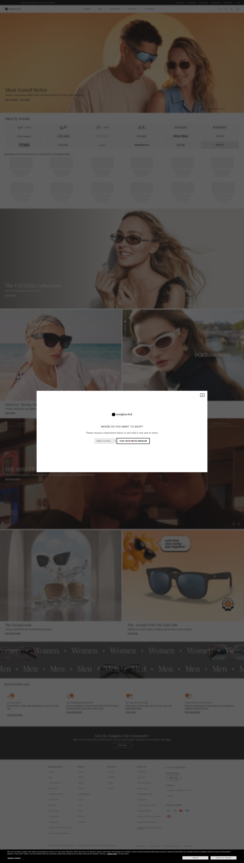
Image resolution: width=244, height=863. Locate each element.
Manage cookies (14, 858)
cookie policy (112, 854)
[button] (202, 395)
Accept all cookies (223, 858)
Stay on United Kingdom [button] (133, 441)
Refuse (195, 858)
